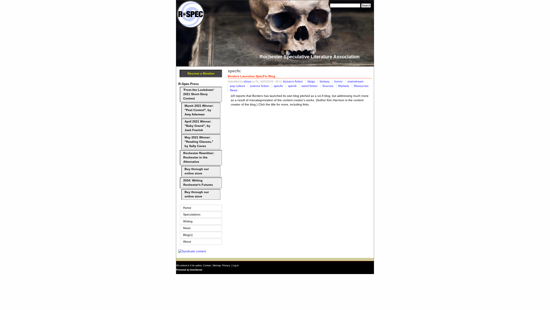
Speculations (191, 214)
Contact (207, 265)
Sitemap (216, 265)
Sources (327, 86)
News (233, 90)
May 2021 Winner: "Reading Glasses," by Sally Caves (199, 142)
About (187, 241)
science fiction (259, 86)
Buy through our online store (197, 171)
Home (187, 207)
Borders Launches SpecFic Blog (251, 76)
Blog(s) (188, 235)
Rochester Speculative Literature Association (309, 56)
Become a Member (201, 73)
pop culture (237, 86)
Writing (187, 221)
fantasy (325, 81)
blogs (311, 81)
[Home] (190, 27)
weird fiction (309, 86)
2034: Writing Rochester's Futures (198, 182)
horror (338, 81)
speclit (292, 86)
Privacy (226, 265)
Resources (361, 86)
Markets (343, 86)
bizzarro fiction (293, 81)
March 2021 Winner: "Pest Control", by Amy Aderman (199, 110)
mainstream (355, 81)
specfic (278, 86)
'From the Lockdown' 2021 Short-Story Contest (198, 94)
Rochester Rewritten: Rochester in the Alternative (198, 157)
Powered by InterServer (189, 269)
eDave (247, 81)
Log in (235, 265)
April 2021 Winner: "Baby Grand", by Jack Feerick (198, 126)
